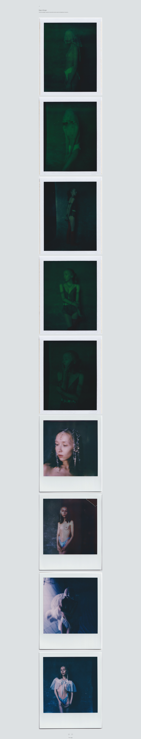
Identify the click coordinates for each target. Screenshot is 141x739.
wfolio (71, 737)
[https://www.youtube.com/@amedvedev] (72, 735)
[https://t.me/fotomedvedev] (69, 735)
